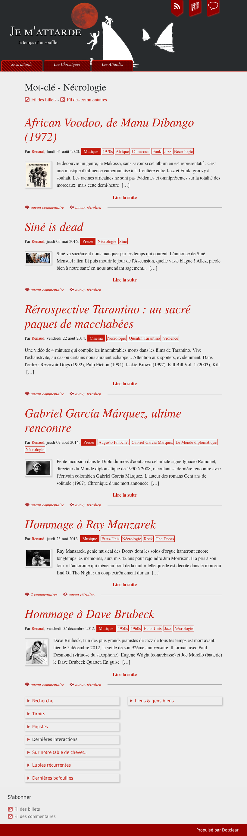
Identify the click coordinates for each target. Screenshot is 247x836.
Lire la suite (125, 197)
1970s (108, 151)
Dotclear (230, 830)
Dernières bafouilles (52, 778)
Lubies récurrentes (51, 765)
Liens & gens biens (154, 701)
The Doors (165, 539)
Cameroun (140, 151)
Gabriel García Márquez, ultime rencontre (103, 419)
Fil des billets (43, 99)
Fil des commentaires (87, 99)
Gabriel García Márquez (152, 442)
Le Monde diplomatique (196, 442)
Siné (123, 241)
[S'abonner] (177, 16)
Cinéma (96, 338)
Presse (88, 241)
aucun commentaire (47, 207)
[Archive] (195, 16)
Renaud (38, 151)
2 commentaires (44, 594)
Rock (148, 539)
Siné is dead (54, 226)
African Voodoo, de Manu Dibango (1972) (109, 128)
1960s (136, 628)
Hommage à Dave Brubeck (89, 613)
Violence (170, 338)
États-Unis (110, 539)
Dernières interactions (54, 739)
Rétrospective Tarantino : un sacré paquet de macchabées (108, 315)
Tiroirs (38, 714)
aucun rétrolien (88, 207)
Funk (156, 151)
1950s (123, 628)
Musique (91, 151)
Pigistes (40, 727)
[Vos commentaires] (213, 16)
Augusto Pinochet (113, 442)
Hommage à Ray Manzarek (90, 523)
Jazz (167, 151)
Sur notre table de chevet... (60, 752)
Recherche (42, 701)
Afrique (122, 151)
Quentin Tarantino (144, 338)
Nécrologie (183, 151)
